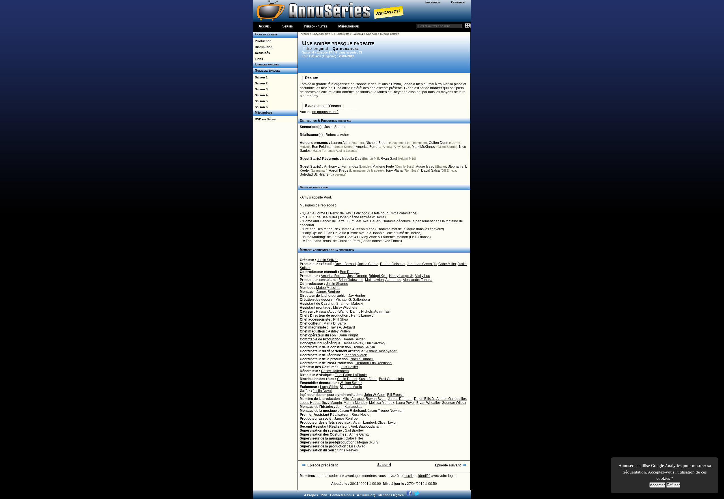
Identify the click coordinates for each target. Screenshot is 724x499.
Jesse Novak (353, 343)
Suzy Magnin (332, 403)
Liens (258, 59)
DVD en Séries (264, 119)
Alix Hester (349, 367)
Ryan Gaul (389, 159)
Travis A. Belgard (342, 327)
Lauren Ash (339, 143)
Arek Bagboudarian (366, 426)
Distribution (263, 47)
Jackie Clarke (367, 264)
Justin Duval (322, 391)
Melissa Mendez (381, 403)
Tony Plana (394, 170)
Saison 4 (260, 95)
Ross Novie (360, 415)
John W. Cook (374, 395)
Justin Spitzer (327, 260)
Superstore (343, 34)
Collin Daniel (347, 379)
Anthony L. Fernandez (341, 167)
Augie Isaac (425, 167)
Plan (324, 495)
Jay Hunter (356, 296)
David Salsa (430, 170)
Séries (287, 26)
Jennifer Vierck (355, 355)
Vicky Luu (422, 276)
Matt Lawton (374, 280)
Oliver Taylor (387, 423)
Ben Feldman (322, 147)
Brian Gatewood (351, 280)
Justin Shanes (335, 127)
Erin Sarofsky (375, 343)
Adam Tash (382, 312)
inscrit (408, 476)
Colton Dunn (438, 143)
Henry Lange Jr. (401, 276)
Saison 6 (260, 107)
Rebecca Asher (337, 135)
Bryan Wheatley (428, 403)
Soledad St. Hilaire (314, 174)
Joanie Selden (354, 339)
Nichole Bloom (377, 143)
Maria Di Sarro (335, 323)
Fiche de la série (265, 34)
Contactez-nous (342, 495)
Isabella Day (351, 159)
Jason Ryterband (353, 411)
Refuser (673, 485)
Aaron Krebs (338, 170)
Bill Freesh (395, 395)
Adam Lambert (364, 423)
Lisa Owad (357, 446)
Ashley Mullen (339, 331)
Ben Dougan (349, 272)
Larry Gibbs (329, 387)
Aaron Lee (393, 280)
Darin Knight (348, 335)
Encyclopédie (320, 34)
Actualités (261, 53)
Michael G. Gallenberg (352, 300)
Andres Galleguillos (451, 399)
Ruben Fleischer (392, 264)
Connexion (458, 2)
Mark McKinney (424, 147)
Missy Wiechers (345, 308)
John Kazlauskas (349, 407)
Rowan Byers (376, 399)
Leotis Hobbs (310, 403)
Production (262, 41)
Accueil (264, 26)
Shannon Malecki (349, 304)
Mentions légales (391, 495)
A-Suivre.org (366, 495)
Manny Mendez (355, 403)
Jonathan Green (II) (422, 264)
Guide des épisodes (266, 70)
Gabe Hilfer (354, 438)
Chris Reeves (347, 450)
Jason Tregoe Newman (386, 411)
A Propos (311, 495)
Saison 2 (260, 83)
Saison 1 (260, 77)
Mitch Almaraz (353, 399)
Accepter (657, 485)
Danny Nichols (361, 312)
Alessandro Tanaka (417, 280)
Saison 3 (260, 89)
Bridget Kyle (378, 276)
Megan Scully (367, 442)
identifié (424, 476)
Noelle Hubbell (362, 359)
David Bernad (345, 264)
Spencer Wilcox (454, 403)
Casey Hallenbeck (335, 371)
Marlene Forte (383, 167)
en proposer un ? (325, 112)
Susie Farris (368, 379)
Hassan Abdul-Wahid (332, 312)
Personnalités (315, 26)
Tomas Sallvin (364, 347)
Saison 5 (260, 101)
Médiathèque (348, 26)
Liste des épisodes (266, 64)
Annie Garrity (359, 434)
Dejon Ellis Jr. (424, 399)
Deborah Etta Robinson (373, 363)
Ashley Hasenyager (381, 351)
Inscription (432, 2)
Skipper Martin (351, 387)
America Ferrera (368, 147)
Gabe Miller (447, 264)
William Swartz (351, 383)
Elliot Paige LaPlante (351, 375)
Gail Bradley (354, 430)
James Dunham (400, 399)
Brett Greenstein (391, 379)
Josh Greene (357, 276)
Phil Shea (340, 319)
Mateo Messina (328, 288)
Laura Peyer (405, 403)
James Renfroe (328, 292)
